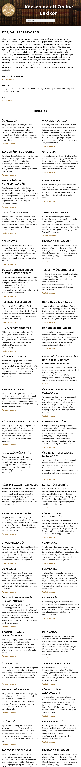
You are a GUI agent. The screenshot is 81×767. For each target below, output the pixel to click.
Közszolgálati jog (8, 79)
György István (7, 100)
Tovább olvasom (9, 144)
